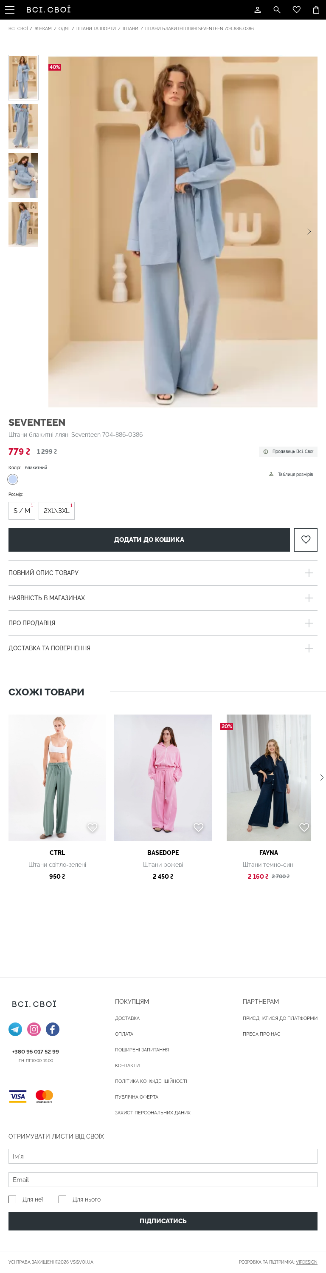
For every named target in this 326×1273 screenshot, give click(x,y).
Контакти (127, 1065)
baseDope (163, 852)
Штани (130, 28)
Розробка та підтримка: (278, 1262)
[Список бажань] (296, 10)
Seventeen (36, 422)
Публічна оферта (136, 1097)
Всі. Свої (18, 28)
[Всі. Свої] (50, 9)
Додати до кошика (149, 540)
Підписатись (163, 1221)
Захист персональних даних (153, 1113)
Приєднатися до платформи (280, 1018)
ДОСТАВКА (127, 1018)
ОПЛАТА (124, 1034)
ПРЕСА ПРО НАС (262, 1034)
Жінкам (43, 28)
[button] (309, 231)
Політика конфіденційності (151, 1081)
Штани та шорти (96, 28)
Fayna (268, 852)
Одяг (64, 28)
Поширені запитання (142, 1050)
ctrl (57, 852)
